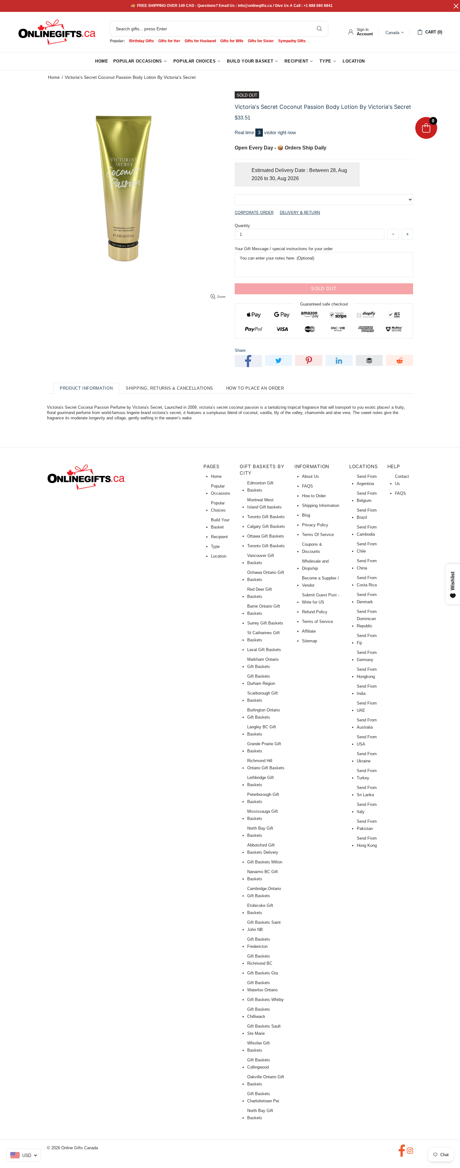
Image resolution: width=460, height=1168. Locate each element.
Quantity (242, 225)
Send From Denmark (367, 598)
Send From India (367, 690)
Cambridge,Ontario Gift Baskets (264, 892)
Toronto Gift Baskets (266, 516)
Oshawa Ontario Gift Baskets (265, 576)
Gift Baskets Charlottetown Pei (263, 1097)
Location (218, 556)
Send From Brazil (367, 514)
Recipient (219, 536)
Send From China (367, 564)
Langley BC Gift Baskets (261, 730)
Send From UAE (367, 707)
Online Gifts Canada (57, 32)
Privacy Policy (315, 525)
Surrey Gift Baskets (265, 623)
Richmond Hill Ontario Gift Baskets (265, 764)
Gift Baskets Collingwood (258, 1063)
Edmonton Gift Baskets (260, 487)
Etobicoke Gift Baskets (260, 909)
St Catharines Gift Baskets (263, 636)
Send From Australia (367, 724)
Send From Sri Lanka (367, 791)
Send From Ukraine (367, 757)
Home (54, 77)
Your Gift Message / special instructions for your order (284, 248)
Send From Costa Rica (367, 581)
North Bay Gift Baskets (260, 832)
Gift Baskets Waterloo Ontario (262, 986)
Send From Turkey (367, 774)
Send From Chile (367, 548)
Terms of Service (317, 621)
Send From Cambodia (367, 531)
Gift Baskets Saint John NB (264, 926)
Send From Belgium (367, 497)
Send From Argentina (367, 480)
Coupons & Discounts (312, 548)
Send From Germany (367, 656)
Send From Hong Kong (367, 842)
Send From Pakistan (367, 825)
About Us (310, 476)
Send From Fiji (367, 639)
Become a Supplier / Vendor (320, 582)
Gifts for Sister (261, 41)
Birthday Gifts (141, 41)
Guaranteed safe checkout (324, 303)
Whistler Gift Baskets (258, 1047)
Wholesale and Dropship (315, 565)
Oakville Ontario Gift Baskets (265, 1080)
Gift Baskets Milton (264, 862)
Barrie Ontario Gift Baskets (263, 610)
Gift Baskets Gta (262, 973)
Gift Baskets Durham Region (261, 680)
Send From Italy (367, 808)
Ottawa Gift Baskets (265, 536)
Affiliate (309, 631)
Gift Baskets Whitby (265, 999)
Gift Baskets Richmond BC (259, 960)
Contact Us (402, 480)
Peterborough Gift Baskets (263, 798)
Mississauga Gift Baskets (262, 815)
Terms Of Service (318, 534)
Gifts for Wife (231, 41)
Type (215, 546)
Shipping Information (320, 505)
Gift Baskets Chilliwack (258, 1013)
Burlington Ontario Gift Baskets (263, 714)
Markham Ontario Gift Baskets (263, 663)
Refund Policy (314, 611)
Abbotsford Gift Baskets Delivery (262, 849)
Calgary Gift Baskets (266, 526)
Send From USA (367, 740)
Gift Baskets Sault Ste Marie (264, 1030)
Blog (306, 515)
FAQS (307, 486)
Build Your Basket (220, 523)
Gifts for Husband (200, 41)
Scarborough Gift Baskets (262, 697)
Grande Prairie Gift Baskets (264, 747)
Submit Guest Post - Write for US (320, 598)
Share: (241, 350)
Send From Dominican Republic (367, 618)
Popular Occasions (220, 490)
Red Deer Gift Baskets (259, 593)
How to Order (314, 495)
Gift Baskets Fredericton (258, 943)
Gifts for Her (169, 41)
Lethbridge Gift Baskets (260, 781)
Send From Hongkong (367, 673)
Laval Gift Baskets (264, 649)
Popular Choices (218, 507)
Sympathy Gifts (292, 41)
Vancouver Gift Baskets (260, 559)
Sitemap (309, 641)
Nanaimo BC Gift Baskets (262, 875)
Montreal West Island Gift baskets (264, 503)
